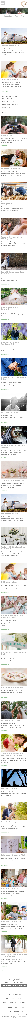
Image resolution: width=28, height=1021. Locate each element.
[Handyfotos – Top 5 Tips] (14, 125)
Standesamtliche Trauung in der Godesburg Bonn (11, 238)
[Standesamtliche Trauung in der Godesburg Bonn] (14, 226)
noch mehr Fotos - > (6, 971)
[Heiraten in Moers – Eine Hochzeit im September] (14, 435)
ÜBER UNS (5, 113)
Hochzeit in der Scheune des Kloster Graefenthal (12, 273)
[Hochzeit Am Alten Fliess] (14, 778)
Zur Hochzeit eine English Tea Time (12, 480)
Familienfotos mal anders (9, 888)
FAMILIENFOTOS (7, 99)
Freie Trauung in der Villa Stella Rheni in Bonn (13, 378)
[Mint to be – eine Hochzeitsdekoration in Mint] (14, 641)
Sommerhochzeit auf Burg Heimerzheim (9, 308)
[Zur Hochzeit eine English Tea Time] (14, 470)
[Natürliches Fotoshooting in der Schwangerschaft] (14, 191)
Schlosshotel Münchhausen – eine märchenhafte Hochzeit (12, 616)
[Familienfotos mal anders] (14, 878)
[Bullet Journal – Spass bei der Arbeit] (14, 844)
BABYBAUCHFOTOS (8, 101)
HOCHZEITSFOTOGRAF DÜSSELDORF (14, 1003)
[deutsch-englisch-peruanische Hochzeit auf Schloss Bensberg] (14, 944)
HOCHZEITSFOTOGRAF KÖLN (14, 998)
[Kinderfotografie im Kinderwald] (14, 911)
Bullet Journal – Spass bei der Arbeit (13, 855)
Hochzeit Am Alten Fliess (9, 789)
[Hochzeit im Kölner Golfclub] (14, 36)
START (10, 990)
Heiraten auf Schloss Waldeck (11, 169)
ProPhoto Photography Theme (19, 1017)
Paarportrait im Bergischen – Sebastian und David (10, 343)
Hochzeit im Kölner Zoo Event (10, 720)
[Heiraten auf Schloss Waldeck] (14, 158)
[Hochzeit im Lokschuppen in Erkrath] (14, 811)
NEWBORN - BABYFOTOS (10, 104)
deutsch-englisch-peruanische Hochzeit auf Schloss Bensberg (14, 956)
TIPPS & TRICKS (7, 110)
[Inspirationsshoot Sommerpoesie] (14, 677)
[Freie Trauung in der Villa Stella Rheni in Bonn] (14, 367)
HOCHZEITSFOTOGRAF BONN (15, 1007)
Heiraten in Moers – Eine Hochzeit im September (13, 446)
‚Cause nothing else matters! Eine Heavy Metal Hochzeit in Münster (12, 754)
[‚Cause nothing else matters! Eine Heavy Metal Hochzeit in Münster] (14, 743)
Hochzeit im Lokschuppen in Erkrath (12, 822)
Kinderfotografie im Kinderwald (11, 921)
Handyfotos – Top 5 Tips (14, 16)
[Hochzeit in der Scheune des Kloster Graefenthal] (14, 261)
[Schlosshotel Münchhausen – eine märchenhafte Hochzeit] (14, 605)
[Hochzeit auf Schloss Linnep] (14, 402)
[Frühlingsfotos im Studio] (14, 69)
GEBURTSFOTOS (7, 107)
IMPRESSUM (16, 990)
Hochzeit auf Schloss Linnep (10, 412)
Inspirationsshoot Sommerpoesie (12, 687)
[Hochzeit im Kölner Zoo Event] (14, 710)
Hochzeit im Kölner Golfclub (11, 46)
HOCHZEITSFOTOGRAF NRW (14, 1011)
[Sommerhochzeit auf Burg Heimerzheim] (14, 296)
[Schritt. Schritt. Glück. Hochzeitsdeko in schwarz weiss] (14, 536)
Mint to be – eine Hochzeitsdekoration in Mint (13, 653)
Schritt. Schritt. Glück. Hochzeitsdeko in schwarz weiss (13, 548)
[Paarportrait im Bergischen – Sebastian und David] (14, 331)
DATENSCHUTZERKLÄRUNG (14, 994)
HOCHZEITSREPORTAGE (9, 96)
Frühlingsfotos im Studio (10, 79)
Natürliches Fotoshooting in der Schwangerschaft (11, 203)
